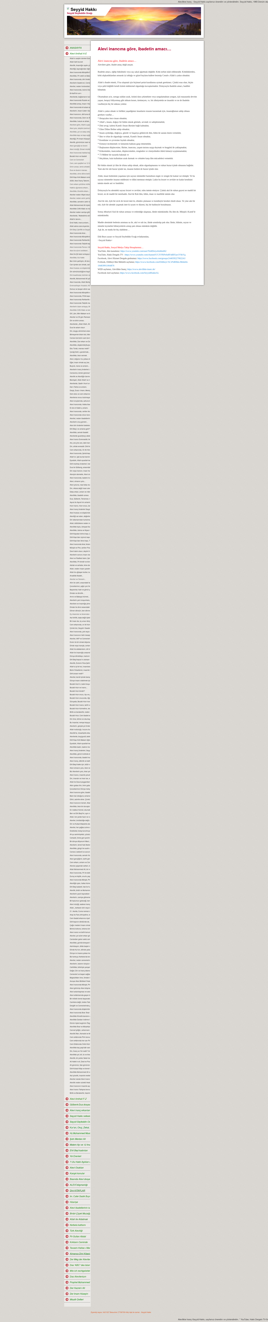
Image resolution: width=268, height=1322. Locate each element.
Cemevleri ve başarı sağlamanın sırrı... (80, 974)
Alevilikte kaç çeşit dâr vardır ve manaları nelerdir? (80, 1047)
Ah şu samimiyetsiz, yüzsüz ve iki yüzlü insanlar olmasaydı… (80, 834)
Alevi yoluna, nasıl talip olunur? (80, 484)
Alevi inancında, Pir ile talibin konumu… (80, 872)
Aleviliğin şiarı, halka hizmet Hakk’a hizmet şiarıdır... (80, 883)
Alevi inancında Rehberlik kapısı (80, 240)
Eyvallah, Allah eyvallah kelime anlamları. (80, 460)
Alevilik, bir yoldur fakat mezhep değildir (80, 1058)
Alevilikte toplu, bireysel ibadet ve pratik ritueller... (80, 526)
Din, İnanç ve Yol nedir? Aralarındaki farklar (80, 1051)
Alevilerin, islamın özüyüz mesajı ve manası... (80, 963)
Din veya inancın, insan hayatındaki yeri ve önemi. (80, 471)
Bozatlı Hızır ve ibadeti (78, 156)
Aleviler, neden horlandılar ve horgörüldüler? (80, 86)
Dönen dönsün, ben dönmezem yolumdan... (80, 610)
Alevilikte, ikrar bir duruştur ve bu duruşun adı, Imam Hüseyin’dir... (80, 806)
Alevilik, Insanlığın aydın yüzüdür (80, 65)
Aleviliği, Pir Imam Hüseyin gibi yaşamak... (80, 138)
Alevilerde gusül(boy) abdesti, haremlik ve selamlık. (80, 436)
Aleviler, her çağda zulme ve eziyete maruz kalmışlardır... (80, 827)
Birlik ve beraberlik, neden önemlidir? (80, 712)
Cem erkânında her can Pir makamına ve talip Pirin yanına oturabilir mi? (80, 1040)
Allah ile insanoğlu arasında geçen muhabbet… (80, 652)
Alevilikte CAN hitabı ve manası (80, 208)
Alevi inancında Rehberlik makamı (80, 299)
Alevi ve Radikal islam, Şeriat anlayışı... (80, 558)
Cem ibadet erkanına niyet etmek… (80, 918)
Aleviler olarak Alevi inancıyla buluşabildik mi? (80, 1079)
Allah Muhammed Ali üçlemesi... (80, 205)
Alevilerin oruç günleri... (79, 422)
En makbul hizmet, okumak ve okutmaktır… (80, 810)
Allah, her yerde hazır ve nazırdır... (80, 817)
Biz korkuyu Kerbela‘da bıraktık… (80, 956)
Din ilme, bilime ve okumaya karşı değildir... (80, 719)
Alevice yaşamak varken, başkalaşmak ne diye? (80, 866)
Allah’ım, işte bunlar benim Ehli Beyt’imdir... (80, 457)
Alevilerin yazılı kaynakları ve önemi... (80, 893)
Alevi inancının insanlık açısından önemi (80, 1086)
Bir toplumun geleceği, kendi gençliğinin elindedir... (80, 900)
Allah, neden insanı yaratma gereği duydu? (80, 568)
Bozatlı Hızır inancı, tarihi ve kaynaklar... (80, 705)
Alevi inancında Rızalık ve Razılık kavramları (80, 100)
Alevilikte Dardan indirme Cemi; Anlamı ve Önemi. (80, 1019)
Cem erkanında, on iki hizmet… (80, 624)
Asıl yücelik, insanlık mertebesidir (80, 1075)
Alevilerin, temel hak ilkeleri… (80, 845)
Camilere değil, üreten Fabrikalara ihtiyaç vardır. (80, 1002)
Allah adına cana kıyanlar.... (80, 226)
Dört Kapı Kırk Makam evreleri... (80, 177)
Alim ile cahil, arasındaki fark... (80, 582)
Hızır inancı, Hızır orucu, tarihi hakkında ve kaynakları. (80, 505)
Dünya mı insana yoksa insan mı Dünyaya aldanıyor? (80, 953)
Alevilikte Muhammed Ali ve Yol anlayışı (80, 1072)
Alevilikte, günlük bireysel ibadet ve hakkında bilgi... (80, 942)
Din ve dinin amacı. (77, 320)
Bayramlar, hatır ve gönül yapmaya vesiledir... (80, 589)
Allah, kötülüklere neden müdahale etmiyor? (80, 523)
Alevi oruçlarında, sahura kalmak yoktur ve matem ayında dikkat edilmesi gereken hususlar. (80, 401)
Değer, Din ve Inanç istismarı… (80, 970)
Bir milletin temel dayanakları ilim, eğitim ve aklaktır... (80, 998)
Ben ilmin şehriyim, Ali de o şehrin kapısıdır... (80, 261)
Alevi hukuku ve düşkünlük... (80, 512)
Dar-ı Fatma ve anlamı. (78, 387)
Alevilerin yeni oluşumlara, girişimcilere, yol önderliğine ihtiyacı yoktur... (80, 600)
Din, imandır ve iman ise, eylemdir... (80, 778)
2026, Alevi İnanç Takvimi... (80, 180)
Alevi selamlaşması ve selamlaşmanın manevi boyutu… (80, 991)
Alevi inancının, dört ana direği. (80, 114)
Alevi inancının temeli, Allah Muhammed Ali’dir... (80, 803)
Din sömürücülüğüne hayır (80, 271)
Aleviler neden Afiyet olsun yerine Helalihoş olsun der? (80, 194)
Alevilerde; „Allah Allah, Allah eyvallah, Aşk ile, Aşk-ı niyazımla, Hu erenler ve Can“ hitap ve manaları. (80, 324)
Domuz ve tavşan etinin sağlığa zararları (80, 289)
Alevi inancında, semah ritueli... (80, 855)
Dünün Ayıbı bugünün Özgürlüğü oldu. (80, 1023)
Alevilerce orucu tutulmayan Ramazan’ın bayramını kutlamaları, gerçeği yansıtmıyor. (80, 397)
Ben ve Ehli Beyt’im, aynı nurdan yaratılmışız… (80, 813)
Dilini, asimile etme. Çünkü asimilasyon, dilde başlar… (80, 799)
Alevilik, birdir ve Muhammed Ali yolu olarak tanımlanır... (80, 890)
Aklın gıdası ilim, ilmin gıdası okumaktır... (80, 785)
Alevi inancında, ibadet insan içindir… (80, 757)
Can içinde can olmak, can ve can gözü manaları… (80, 264)
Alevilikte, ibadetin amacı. (79, 495)
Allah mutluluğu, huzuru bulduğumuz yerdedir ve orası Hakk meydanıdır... (80, 729)
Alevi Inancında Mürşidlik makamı (80, 292)
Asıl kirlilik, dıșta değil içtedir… (80, 617)
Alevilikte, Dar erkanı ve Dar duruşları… (80, 341)
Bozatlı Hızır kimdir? (77, 691)
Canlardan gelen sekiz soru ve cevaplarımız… (80, 939)
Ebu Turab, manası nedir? (79, 348)
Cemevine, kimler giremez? (80, 373)
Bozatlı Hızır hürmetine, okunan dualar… (80, 708)
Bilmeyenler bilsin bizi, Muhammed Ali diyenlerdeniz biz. (80, 334)
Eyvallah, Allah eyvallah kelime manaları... (80, 743)
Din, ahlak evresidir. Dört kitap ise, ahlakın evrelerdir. (80, 446)
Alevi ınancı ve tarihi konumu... (80, 932)
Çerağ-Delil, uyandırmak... (80, 352)
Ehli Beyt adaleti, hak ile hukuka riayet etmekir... (80, 886)
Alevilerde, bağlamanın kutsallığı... (80, 96)
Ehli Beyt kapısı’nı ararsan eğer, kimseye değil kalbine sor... (80, 659)
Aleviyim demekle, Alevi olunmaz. (80, 474)
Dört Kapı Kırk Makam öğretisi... (80, 740)
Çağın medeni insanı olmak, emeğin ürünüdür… (80, 925)
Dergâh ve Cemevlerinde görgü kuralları (80, 1005)
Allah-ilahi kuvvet (76, 62)
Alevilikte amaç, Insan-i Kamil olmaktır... (80, 103)
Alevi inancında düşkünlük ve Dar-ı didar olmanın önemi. (80, 1009)
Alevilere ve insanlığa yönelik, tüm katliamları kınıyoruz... (80, 603)
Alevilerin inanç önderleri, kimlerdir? (80, 369)
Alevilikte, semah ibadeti (79, 432)
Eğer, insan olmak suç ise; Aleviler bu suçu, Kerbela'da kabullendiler (80, 362)
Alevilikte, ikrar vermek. (78, 355)
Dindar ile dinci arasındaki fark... (80, 607)
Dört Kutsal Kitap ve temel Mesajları (80, 1068)
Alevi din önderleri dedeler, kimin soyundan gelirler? (80, 425)
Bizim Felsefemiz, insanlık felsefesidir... (80, 670)
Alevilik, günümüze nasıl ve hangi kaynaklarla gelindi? (80, 142)
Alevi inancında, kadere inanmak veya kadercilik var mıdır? (80, 478)
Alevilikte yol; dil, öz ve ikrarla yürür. (80, 1054)
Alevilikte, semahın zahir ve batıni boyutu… (80, 201)
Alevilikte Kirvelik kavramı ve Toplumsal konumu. (80, 1016)
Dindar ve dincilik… (77, 593)
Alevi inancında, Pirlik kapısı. (80, 296)
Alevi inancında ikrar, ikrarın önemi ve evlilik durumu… (80, 544)
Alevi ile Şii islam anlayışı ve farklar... (80, 254)
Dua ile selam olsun (77, 327)
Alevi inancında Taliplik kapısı (80, 243)
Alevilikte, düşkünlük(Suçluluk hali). (80, 345)
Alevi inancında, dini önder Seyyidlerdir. (80, 79)
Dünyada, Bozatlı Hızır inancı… (80, 701)
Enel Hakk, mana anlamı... (80, 222)
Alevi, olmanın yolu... (77, 481)
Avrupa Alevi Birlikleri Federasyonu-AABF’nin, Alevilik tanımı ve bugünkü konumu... (80, 981)
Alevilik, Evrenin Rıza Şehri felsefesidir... (80, 663)
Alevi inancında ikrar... (78, 233)
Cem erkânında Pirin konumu (80, 1037)
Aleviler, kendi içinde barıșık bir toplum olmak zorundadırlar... (80, 677)
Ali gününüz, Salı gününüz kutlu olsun (80, 1065)
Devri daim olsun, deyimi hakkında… (80, 551)
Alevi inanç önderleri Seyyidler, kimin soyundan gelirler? (80, 509)
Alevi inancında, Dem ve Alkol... (80, 117)
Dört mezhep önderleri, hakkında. (80, 464)
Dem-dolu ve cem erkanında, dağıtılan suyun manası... (80, 394)
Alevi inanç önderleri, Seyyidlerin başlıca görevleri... (80, 750)
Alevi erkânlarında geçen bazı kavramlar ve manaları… (80, 995)
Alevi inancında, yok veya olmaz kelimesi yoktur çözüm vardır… (80, 631)
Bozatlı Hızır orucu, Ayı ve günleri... (80, 694)
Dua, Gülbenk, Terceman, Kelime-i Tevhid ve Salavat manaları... (80, 498)
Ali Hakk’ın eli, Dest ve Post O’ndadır (80, 1061)
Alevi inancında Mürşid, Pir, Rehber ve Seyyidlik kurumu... (80, 879)
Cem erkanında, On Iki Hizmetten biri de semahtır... (80, 450)
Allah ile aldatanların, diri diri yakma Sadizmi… (80, 649)
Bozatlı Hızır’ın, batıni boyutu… (80, 684)
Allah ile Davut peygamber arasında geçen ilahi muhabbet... (80, 782)
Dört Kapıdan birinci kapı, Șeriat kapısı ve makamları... (80, 533)
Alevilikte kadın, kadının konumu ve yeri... (80, 747)
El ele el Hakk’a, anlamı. (79, 408)
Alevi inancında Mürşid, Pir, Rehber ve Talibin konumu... (80, 984)
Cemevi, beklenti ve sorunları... (80, 852)
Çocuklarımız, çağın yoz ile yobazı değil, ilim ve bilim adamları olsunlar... (80, 586)
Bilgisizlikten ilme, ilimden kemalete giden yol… (80, 977)
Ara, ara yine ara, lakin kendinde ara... (80, 443)
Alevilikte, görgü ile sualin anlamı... (80, 848)
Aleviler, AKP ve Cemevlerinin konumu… (80, 638)
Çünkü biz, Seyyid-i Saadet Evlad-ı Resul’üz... (80, 628)
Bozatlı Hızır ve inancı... (78, 687)
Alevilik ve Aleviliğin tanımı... (80, 376)
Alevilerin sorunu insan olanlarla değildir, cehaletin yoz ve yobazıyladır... (80, 554)
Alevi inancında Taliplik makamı (80, 303)
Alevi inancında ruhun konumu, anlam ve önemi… (80, 415)
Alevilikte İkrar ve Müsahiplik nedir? (80, 1026)
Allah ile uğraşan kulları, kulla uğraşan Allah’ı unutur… (80, 572)
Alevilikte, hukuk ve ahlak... (80, 121)
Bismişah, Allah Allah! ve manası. (80, 380)
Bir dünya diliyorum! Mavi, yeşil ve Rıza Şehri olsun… (80, 841)
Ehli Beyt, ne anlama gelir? (80, 429)
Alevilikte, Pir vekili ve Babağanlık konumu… (80, 76)
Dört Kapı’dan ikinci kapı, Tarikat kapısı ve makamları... (80, 540)
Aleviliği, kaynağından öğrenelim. (80, 69)
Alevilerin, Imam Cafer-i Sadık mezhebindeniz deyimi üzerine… (80, 110)
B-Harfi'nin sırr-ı (75, 93)
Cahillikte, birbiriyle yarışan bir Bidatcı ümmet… (80, 967)
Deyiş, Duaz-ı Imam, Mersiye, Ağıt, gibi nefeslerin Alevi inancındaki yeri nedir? (80, 390)
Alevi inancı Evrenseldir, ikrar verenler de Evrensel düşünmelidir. (80, 439)
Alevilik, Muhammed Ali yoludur (80, 278)
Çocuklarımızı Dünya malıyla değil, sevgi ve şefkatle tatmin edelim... (80, 789)
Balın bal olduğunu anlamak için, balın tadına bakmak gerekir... (80, 796)
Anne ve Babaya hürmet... (79, 596)
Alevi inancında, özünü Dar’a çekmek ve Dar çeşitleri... (80, 90)
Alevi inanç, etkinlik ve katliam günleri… (80, 761)
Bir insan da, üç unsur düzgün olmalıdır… (80, 621)
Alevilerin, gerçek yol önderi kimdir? (80, 726)
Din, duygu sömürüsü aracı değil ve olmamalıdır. (80, 331)
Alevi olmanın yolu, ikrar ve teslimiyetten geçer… (80, 768)
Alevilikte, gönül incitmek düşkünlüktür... (80, 754)
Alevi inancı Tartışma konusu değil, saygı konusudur (80, 1089)
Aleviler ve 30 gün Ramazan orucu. (80, 317)
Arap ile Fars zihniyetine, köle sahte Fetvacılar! (80, 914)
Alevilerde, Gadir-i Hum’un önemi (80, 383)
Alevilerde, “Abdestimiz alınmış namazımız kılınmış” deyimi (80, 215)
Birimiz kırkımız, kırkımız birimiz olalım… (80, 928)
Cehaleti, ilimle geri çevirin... (80, 838)
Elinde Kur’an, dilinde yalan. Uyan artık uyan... (80, 949)
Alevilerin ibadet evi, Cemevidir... (80, 83)
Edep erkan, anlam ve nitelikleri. (80, 491)
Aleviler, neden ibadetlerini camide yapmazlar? (80, 418)
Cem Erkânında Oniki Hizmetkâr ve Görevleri (80, 1044)
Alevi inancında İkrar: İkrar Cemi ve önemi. (80, 1012)
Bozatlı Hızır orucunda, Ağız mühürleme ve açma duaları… (80, 698)
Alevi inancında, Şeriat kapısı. (80, 453)
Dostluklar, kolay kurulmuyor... (80, 831)
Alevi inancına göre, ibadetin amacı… (80, 792)
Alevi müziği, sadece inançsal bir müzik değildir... (80, 904)
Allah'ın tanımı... (76, 219)
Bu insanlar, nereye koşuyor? (80, 722)
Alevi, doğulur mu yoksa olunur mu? (80, 359)
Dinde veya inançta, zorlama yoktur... (80, 645)
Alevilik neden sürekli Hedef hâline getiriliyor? (80, 1082)
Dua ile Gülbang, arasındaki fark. (80, 467)
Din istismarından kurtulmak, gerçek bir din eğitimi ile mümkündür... (80, 519)
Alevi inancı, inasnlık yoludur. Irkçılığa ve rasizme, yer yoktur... (80, 775)
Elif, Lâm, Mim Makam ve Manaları (80, 313)
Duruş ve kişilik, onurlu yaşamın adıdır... (80, 876)
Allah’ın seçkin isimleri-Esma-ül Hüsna (80, 58)
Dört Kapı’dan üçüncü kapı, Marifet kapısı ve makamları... (80, 537)
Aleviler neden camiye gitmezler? (80, 212)
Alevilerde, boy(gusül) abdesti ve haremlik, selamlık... (80, 736)
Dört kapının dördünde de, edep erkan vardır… (80, 921)
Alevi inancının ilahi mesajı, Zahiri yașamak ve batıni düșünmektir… (80, 635)
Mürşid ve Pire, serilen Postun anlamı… (80, 547)
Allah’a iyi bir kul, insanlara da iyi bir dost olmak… (80, 666)
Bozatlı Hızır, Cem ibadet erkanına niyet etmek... (80, 715)
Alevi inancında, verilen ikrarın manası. (80, 411)
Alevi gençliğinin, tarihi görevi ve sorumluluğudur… (80, 859)
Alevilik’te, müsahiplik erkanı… (80, 733)
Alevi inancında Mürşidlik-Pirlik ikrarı (80, 72)
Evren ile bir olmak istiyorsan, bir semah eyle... (80, 642)
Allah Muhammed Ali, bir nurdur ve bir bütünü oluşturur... (80, 869)
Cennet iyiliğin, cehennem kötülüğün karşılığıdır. (80, 1030)
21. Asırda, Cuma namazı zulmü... (80, 911)
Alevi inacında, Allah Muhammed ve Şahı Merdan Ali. (80, 282)
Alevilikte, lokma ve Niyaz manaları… (80, 530)
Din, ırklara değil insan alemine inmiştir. (80, 488)
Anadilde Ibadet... (76, 575)
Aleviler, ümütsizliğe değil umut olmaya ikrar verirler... (80, 820)
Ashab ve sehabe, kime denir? (80, 565)
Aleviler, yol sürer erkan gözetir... (80, 935)
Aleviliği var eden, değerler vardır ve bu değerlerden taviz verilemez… (80, 516)
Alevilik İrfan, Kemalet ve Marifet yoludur (80, 1033)
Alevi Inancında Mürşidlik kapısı (80, 236)
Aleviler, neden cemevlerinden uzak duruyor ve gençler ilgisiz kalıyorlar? (80, 960)
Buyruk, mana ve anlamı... (79, 366)
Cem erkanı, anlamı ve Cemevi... (80, 862)
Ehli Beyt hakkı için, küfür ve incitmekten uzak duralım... (80, 764)
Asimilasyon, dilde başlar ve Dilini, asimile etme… (80, 946)
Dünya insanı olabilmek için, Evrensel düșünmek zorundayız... (80, 680)
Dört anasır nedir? (76, 673)
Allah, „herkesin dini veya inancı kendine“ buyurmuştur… (80, 907)
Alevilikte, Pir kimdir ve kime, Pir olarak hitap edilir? (80, 561)
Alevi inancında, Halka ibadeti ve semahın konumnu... (80, 404)
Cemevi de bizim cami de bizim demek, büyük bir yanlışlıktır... (80, 338)
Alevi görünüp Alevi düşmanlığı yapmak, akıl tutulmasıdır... (80, 988)
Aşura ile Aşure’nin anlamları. (80, 502)
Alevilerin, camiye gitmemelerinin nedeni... (80, 897)
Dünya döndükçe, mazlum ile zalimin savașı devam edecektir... (80, 656)
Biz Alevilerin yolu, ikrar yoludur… (80, 771)
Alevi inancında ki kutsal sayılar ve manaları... (80, 107)
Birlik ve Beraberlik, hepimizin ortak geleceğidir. (80, 1093)
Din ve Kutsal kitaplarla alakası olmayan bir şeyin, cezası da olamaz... (80, 824)
